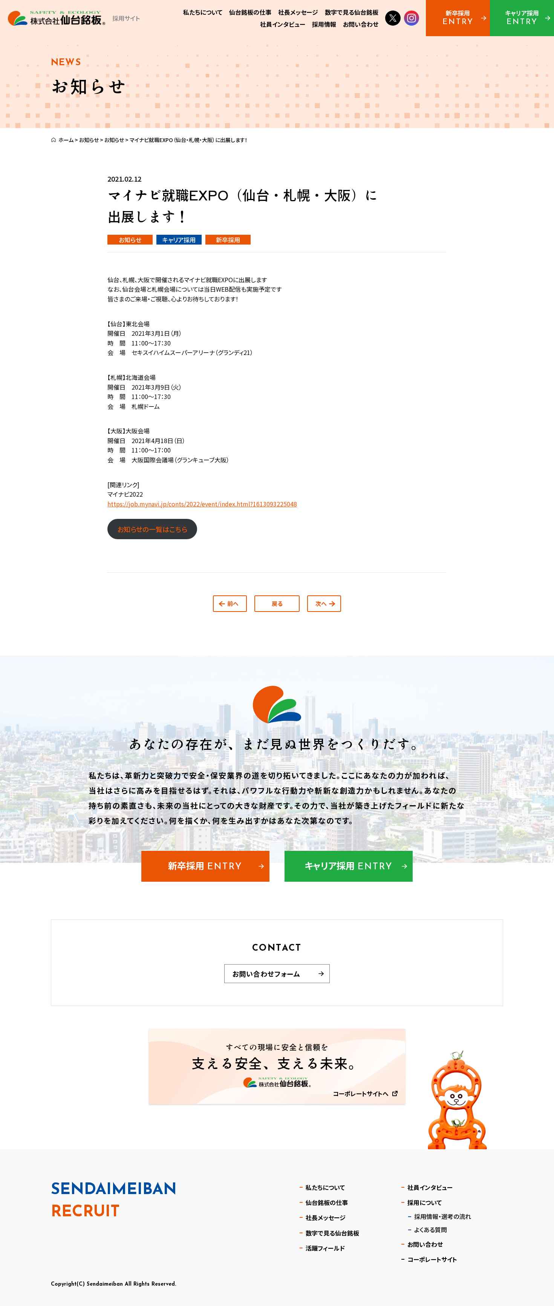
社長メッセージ (326, 1217)
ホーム (65, 140)
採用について (424, 1202)
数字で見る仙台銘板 (332, 1232)
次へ (321, 603)
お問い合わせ (425, 1244)
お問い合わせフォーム (266, 974)
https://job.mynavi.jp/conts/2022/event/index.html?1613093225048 (202, 503)
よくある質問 (430, 1229)
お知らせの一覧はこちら (152, 529)
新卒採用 (228, 239)
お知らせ (89, 140)
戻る (277, 603)
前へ (233, 603)
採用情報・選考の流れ (442, 1216)
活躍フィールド (325, 1247)
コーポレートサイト (432, 1259)
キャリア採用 (179, 239)
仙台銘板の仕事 (327, 1202)
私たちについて (325, 1187)
